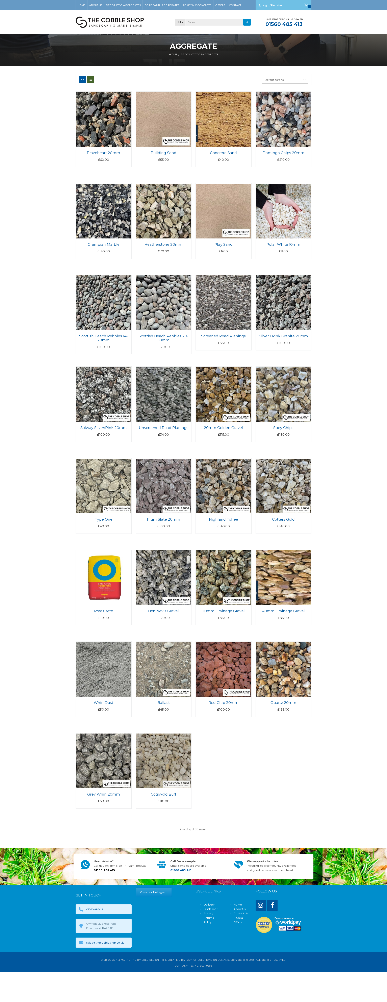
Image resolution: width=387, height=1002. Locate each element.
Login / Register (272, 5)
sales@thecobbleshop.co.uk (105, 942)
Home (173, 54)
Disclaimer (210, 909)
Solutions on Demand (213, 959)
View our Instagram (153, 892)
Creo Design (150, 959)
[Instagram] (261, 905)
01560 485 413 (284, 24)
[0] (306, 5)
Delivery (209, 904)
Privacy (208, 913)
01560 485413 (94, 909)
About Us (240, 909)
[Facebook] (272, 905)
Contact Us (241, 913)
